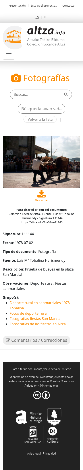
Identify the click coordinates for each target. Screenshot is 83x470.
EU (46, 17)
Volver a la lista (40, 119)
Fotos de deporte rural (29, 313)
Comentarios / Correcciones (38, 340)
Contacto (68, 6)
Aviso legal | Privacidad (41, 453)
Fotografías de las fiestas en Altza (38, 323)
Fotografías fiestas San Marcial (35, 318)
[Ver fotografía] (41, 161)
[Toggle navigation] (9, 55)
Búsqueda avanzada (41, 109)
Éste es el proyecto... (44, 6)
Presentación (17, 6)
